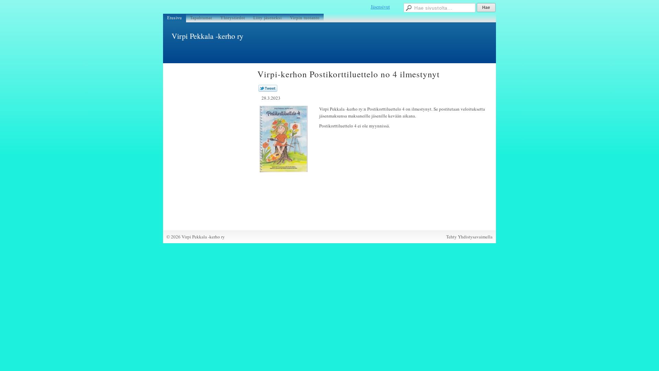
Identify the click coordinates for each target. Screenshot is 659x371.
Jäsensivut (380, 6)
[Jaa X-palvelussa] (267, 90)
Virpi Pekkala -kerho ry (207, 36)
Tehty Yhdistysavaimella (469, 237)
